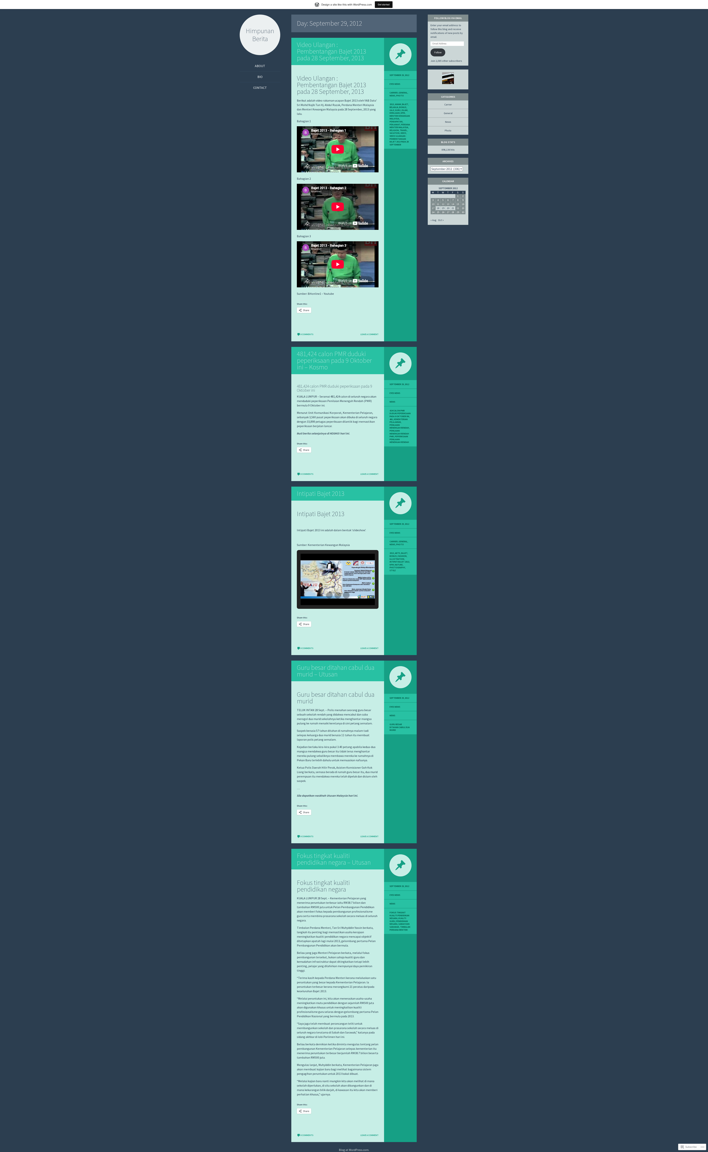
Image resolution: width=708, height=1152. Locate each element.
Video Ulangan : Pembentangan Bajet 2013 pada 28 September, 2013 (331, 51)
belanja (394, 107)
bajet (405, 104)
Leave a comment (369, 334)
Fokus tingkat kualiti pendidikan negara (399, 915)
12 (443, 204)
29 (458, 212)
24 (433, 212)
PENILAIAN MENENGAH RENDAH (399, 426)
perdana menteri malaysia (400, 126)
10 (433, 204)
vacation (395, 133)
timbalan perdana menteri (400, 928)
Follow (438, 52)
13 (448, 204)
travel (403, 130)
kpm (403, 113)
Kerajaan (395, 113)
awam (398, 104)
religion (394, 130)
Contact (260, 88)
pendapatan (396, 121)
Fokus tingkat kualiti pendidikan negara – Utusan (334, 859)
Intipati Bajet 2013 (320, 493)
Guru (398, 110)
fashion (402, 556)
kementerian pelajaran (399, 421)
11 (438, 204)
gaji (392, 110)
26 (443, 212)
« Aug (433, 220)
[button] (329, 595)
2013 (392, 104)
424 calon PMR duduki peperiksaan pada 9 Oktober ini (400, 413)
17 (433, 208)
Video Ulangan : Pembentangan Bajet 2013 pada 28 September (399, 140)
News (392, 95)
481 (391, 419)
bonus (402, 107)
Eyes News (395, 84)
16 (463, 204)
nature (399, 564)
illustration (397, 559)
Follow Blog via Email (448, 18)
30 (463, 212)
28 (453, 212)
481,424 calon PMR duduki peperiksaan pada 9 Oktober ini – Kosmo (334, 360)
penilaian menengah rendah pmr (399, 433)
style (393, 570)
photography (397, 567)
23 (463, 208)
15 (458, 204)
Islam (404, 110)
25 (438, 212)
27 (448, 212)
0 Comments (306, 334)
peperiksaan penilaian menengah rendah (399, 439)
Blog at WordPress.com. (354, 1150)
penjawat (395, 124)
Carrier (394, 92)
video (403, 133)
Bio (260, 77)
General (403, 92)
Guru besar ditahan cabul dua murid (400, 727)
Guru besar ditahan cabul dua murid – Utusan (335, 670)
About (260, 66)
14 (453, 204)
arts (397, 553)
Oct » (441, 220)
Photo (400, 95)
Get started (384, 4)
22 (458, 208)
